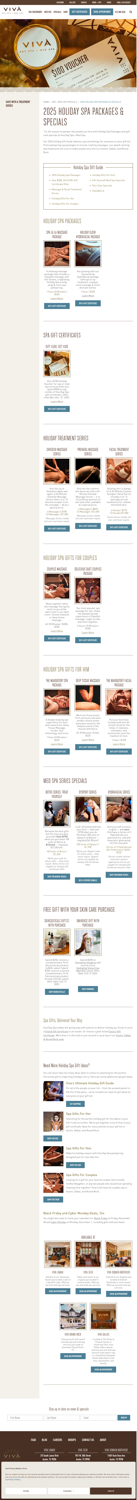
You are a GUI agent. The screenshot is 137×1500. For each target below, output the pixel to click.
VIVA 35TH (83, 1450)
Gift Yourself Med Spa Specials (108, 180)
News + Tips (96, 2)
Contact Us (88, 1440)
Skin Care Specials (102, 185)
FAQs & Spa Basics (123, 2)
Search (131, 12)
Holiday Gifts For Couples (65, 203)
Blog (44, 1440)
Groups (84, 2)
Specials (57, 12)
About (109, 2)
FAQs (33, 1440)
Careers (57, 1440)
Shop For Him (75, 1165)
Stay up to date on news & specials (69, 1409)
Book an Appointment (57, 1291)
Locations (60, 2)
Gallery (72, 2)
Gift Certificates (79, 11)
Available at (98, 190)
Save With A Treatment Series (18, 104)
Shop (65, 12)
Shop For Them (53, 1199)
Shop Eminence (88, 989)
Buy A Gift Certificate (57, 306)
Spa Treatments (35, 12)
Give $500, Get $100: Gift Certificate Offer (65, 182)
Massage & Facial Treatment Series (67, 191)
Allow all (111, 1491)
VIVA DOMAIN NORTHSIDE (116, 1450)
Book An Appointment (88, 1291)
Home (46, 101)
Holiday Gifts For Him (103, 175)
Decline (26, 1491)
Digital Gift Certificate (56, 1031)
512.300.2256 (120, 12)
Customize (67, 1491)
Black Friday (100, 1218)
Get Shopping (75, 1104)
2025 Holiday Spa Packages (66, 175)
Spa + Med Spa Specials (64, 101)
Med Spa (47, 12)
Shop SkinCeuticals (57, 991)
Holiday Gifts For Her (63, 198)
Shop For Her (52, 1138)
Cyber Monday (58, 1222)
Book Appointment (102, 11)
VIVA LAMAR (49, 1450)
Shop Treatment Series (56, 876)
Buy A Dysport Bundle (88, 880)
